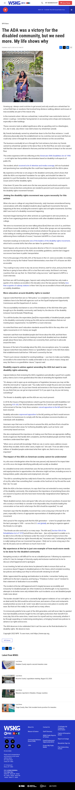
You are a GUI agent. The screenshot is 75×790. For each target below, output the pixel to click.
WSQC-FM (17, 775)
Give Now (66, 3)
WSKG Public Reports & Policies (49, 736)
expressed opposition (27, 414)
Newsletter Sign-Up (64, 743)
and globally (41, 523)
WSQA (12, 775)
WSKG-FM (6, 774)
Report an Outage (63, 739)
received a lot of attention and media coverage (36, 166)
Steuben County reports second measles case (31, 664)
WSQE (8, 775)
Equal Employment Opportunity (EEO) (49, 741)
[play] (5, 10)
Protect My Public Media (48, 746)
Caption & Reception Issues (64, 734)
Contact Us (46, 727)
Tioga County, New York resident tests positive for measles (36, 707)
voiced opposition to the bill (49, 407)
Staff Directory (47, 731)
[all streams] (72, 10)
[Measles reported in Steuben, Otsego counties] (8, 693)
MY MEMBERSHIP (51, 3)
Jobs (29, 745)
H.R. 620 (15, 405)
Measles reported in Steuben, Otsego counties (32, 693)
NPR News (5, 24)
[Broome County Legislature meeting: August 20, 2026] (8, 679)
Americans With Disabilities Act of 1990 (55, 156)
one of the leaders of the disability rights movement (50, 241)
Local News (19, 661)
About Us (31, 727)
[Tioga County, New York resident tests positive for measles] (8, 708)
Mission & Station (33, 731)
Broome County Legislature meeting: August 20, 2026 (34, 679)
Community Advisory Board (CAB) (34, 740)
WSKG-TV (11, 777)
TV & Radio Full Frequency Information (62, 728)
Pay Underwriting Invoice (63, 747)
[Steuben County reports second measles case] (8, 665)
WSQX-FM (12, 774)
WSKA (16, 777)
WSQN (6, 777)
